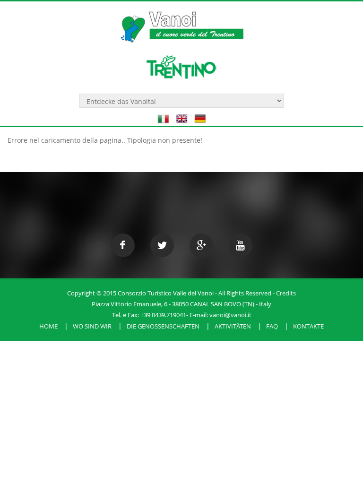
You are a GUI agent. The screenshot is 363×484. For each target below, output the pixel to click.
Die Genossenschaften (163, 326)
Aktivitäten (233, 326)
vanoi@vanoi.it (230, 315)
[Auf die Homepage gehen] (181, 21)
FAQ (272, 326)
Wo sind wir (92, 326)
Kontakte (308, 326)
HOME (48, 326)
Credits (286, 293)
